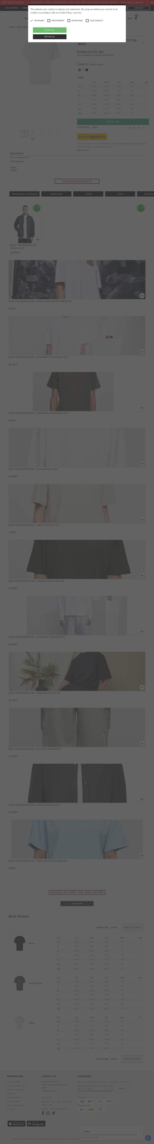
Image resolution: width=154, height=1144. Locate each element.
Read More (77, 13)
